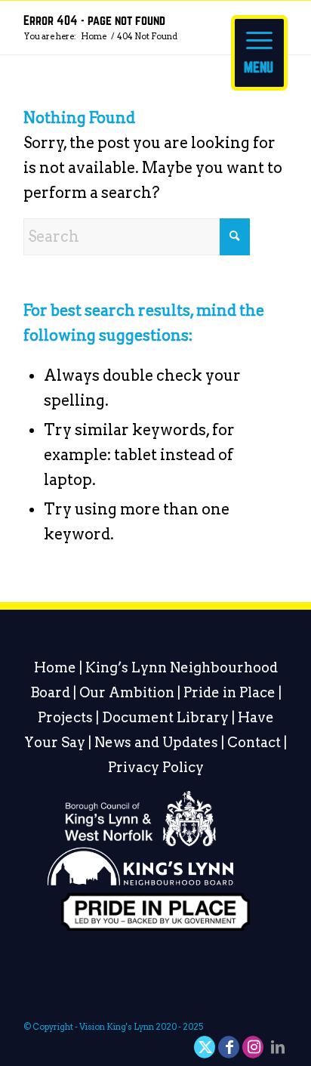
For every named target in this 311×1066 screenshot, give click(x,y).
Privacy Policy (156, 767)
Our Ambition (126, 692)
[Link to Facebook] (229, 1047)
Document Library (165, 717)
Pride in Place (229, 692)
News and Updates (156, 742)
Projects (65, 717)
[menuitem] (259, 45)
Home (55, 667)
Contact (254, 742)
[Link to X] (205, 1047)
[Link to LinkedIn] (277, 1047)
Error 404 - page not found (94, 20)
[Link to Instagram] (253, 1047)
